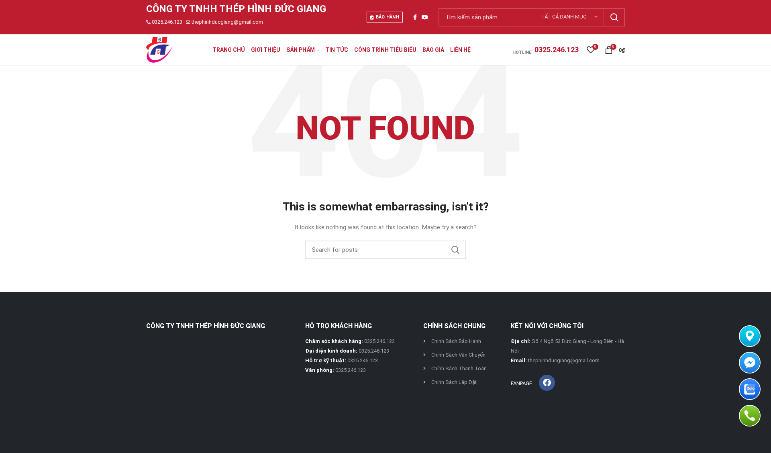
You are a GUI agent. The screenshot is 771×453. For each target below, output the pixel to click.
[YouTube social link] (424, 17)
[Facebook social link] (415, 17)
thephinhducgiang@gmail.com (227, 22)
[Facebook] (547, 383)
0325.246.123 (167, 22)
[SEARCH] (614, 17)
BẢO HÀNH (387, 17)
